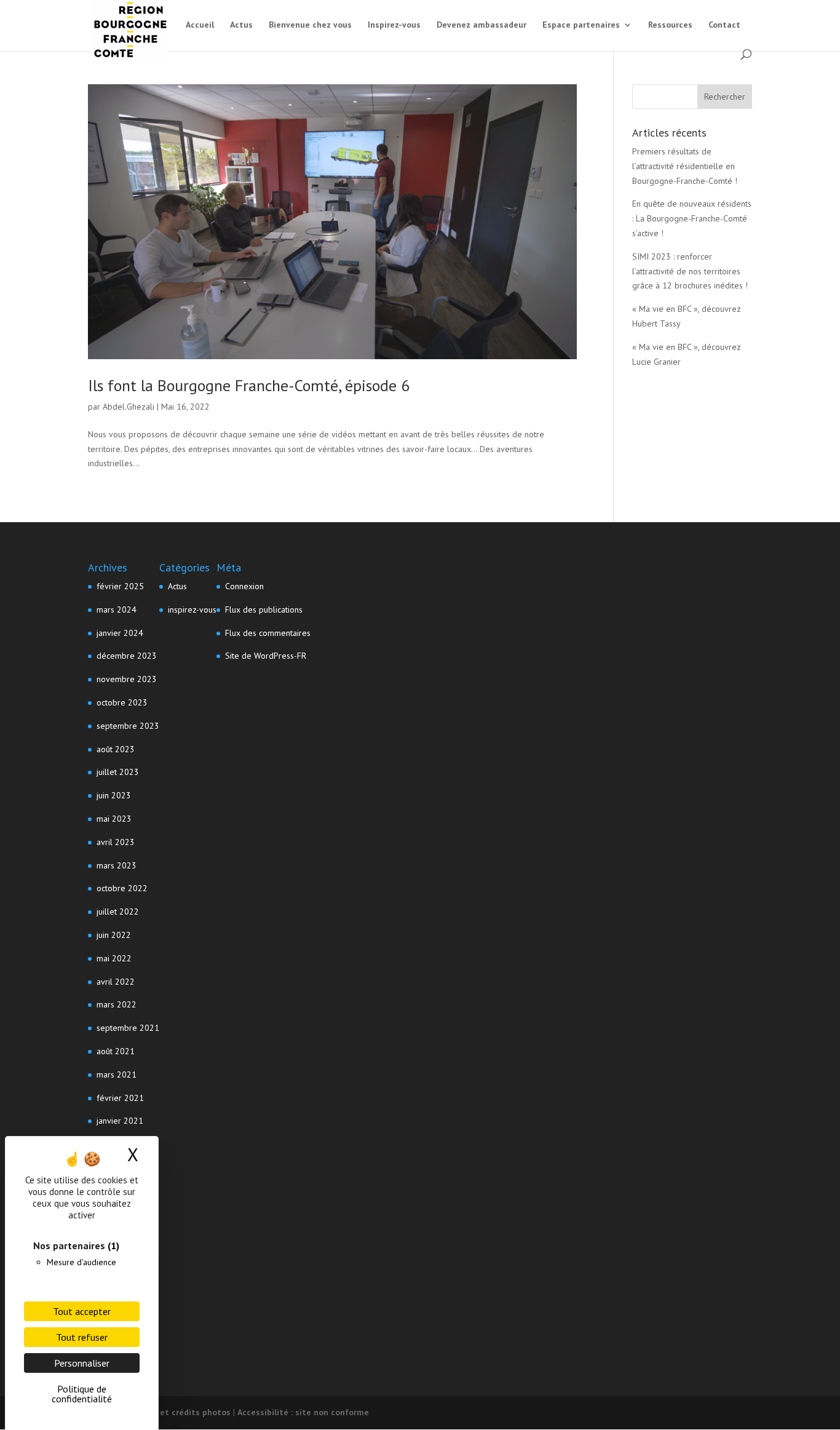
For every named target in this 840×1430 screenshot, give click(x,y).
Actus (241, 25)
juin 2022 (114, 934)
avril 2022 (116, 981)
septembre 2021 (128, 1027)
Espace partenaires (581, 25)
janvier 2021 (120, 1120)
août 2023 (116, 749)
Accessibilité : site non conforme (303, 1412)
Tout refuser (82, 1337)
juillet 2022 (118, 911)
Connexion (244, 586)
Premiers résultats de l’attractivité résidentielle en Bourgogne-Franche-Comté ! (684, 166)
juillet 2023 (118, 771)
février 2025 (120, 586)
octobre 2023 (122, 702)
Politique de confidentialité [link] (82, 1394)
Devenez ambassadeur (481, 25)
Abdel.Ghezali (128, 406)
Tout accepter (82, 1311)
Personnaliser (81, 1363)
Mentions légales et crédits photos (159, 1412)
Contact (724, 25)
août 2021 (116, 1051)
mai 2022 (114, 958)
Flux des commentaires (268, 632)
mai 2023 (114, 818)
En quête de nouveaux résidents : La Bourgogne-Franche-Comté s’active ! (691, 218)
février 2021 (120, 1097)
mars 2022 (117, 1004)
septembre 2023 (128, 725)
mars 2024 (117, 609)
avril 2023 (116, 842)
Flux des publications (264, 609)
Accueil (200, 25)
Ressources (670, 25)
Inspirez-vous (394, 25)
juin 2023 (114, 795)
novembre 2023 (127, 679)
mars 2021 (117, 1074)
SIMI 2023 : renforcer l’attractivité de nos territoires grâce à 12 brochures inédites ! (690, 271)
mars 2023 (117, 865)
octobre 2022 (122, 888)
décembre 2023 (127, 655)
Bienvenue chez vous (310, 25)
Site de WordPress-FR (265, 655)
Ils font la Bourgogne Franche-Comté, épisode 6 (249, 385)
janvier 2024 (120, 632)
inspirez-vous (192, 609)
